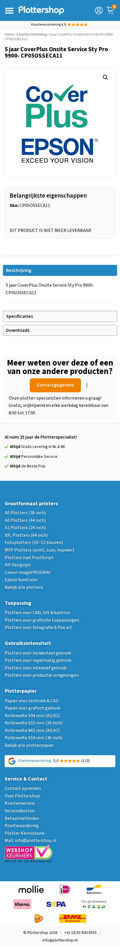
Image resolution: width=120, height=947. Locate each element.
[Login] (99, 10)
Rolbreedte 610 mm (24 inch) (33, 723)
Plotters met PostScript (29, 557)
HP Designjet (18, 565)
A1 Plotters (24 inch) (25, 527)
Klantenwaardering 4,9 (48, 24)
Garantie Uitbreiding (31, 34)
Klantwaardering (22, 825)
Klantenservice (20, 803)
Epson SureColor (21, 580)
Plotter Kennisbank (24, 833)
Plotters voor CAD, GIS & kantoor (37, 612)
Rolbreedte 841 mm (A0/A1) (32, 730)
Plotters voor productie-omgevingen (42, 675)
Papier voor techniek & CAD (32, 701)
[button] (105, 77)
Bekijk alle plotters (24, 587)
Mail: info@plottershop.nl (31, 840)
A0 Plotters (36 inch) (25, 513)
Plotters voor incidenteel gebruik (38, 653)
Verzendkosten (20, 811)
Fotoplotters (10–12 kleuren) (34, 542)
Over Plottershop (22, 796)
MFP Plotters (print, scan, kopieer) (39, 550)
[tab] (60, 270)
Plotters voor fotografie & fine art (38, 627)
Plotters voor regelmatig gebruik (38, 660)
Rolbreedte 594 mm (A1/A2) (32, 715)
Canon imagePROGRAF (28, 572)
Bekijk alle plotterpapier (29, 745)
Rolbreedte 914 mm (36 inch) (33, 738)
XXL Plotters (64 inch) (26, 535)
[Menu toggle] (9, 10)
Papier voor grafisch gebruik (32, 708)
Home (9, 34)
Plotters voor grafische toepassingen (42, 620)
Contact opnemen (23, 788)
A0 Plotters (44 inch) (25, 520)
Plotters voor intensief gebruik (35, 668)
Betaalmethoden (22, 818)
